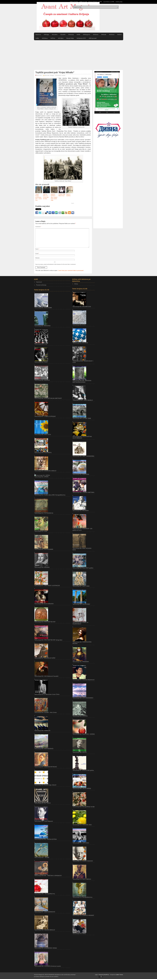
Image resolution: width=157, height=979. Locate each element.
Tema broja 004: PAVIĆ (41, 362)
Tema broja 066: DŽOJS (79, 752)
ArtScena (95, 34)
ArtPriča (53, 38)
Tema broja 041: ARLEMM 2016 (82, 306)
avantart (63, 75)
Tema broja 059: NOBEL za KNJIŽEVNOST (80, 623)
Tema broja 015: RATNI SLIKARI (43, 549)
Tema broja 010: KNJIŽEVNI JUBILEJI (45, 470)
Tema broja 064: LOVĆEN (80, 716)
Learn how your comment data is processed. (71, 270)
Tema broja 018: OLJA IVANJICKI (44, 603)
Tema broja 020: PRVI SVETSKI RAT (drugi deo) (48, 640)
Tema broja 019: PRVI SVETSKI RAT (45, 621)
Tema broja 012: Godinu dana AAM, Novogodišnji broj (49, 495)
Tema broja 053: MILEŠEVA (80, 510)
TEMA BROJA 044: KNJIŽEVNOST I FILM (83, 361)
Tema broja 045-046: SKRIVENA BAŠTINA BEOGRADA (82, 381)
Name (37, 249)
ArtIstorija (71, 34)
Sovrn (72, 203)
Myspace (72, 212)
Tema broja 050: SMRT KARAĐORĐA (83, 456)
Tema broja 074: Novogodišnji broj (82, 897)
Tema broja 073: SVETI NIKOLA (82, 879)
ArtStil (78, 34)
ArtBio (37, 38)
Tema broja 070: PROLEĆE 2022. (82, 824)
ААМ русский (83, 1)
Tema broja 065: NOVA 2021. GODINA (84, 734)
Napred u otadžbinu (68, 195)
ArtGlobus (45, 38)
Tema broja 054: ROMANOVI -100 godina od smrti (82, 529)
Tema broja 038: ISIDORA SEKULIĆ (44, 930)
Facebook (36, 212)
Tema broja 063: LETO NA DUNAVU (83, 698)
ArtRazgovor (86, 34)
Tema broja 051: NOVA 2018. (81, 474)
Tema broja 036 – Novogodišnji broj (44, 893)
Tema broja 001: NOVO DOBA (43, 307)
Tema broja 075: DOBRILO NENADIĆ (83, 915)
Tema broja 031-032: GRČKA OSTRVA (45, 839)
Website (37, 258)
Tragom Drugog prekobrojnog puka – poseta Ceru (38, 197)
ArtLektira (54, 34)
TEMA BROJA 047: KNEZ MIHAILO (83, 400)
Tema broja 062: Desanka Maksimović (83, 679)
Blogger (69, 212)
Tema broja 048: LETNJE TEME (82, 418)
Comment (38, 226)
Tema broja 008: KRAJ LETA (42, 434)
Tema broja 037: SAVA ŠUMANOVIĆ (44, 912)
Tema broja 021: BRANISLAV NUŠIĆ (44, 658)
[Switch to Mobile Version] (100, 977)
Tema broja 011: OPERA (41, 476)
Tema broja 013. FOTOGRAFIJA (43, 513)
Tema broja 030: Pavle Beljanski (43, 821)
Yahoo (66, 212)
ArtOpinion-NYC (81, 38)
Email (43, 212)
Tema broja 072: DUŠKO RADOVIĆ (83, 861)
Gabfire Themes (119, 974)
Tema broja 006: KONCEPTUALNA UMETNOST (48, 398)
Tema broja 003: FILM (40, 344)
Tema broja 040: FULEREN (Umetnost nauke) (47, 966)
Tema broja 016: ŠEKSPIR (42, 567)
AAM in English (74, 1)
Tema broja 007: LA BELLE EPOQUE (45, 416)
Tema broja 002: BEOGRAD (42, 325)
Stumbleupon (56, 212)
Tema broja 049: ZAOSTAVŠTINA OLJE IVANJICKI (82, 437)
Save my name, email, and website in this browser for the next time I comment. (55, 264)
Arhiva (76, 284)
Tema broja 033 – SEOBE (41, 857)
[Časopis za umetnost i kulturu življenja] (68, 16)
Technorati (63, 212)
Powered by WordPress (104, 974)
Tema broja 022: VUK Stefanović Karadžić (46, 676)
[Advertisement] (78, 54)
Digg (49, 212)
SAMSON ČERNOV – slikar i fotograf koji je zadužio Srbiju (54, 197)
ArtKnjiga (46, 34)
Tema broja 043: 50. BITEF (80, 343)
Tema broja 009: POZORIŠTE (43, 452)
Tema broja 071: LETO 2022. (81, 843)
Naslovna (38, 34)
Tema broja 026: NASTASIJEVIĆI (43, 748)
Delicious (46, 212)
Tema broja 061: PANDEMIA (81, 661)
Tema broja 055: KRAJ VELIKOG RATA (82, 549)
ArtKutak (103, 34)
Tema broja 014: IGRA (40, 531)
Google (53, 212)
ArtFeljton (61, 38)
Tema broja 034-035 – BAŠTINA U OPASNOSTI (48, 875)
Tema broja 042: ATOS (79, 324)
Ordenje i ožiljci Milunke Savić (62, 195)
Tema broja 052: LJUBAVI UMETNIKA (83, 492)
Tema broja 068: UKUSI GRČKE (82, 788)
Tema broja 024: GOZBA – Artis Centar (45, 712)
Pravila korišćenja (41, 285)
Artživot (119, 34)
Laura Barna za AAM (108, 1)
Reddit (59, 212)
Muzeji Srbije (70, 38)
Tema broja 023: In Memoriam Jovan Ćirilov (47, 694)
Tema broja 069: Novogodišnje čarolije (84, 806)
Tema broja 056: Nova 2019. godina (83, 568)
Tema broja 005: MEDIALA (42, 380)
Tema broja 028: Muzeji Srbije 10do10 (45, 785)
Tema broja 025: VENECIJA (42, 730)
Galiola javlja (119, 1)
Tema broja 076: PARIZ (79, 933)
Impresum (39, 282)
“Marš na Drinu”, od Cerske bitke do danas (46, 196)
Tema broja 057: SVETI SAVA (81, 586)
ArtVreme (111, 34)
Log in (96, 974)
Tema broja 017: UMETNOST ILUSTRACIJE (47, 585)
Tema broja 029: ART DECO (42, 803)
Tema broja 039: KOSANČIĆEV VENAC (45, 948)
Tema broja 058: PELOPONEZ (81, 604)
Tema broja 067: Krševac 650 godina (83, 770)
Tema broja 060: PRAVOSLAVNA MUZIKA (82, 642)
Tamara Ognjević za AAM (95, 1)
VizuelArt (62, 34)
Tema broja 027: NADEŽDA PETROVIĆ (45, 767)
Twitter (40, 212)
